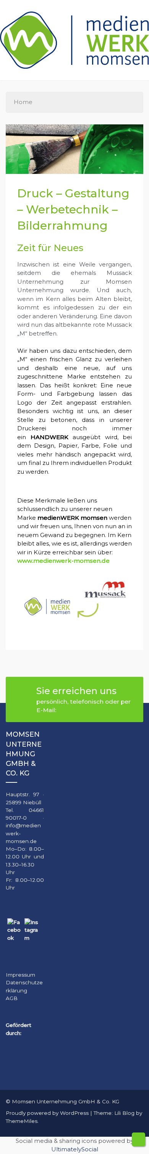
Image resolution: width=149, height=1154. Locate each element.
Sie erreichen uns (83, 699)
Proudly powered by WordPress (48, 1113)
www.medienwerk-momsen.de (63, 560)
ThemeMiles (21, 1121)
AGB (12, 998)
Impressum (20, 975)
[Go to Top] (138, 1139)
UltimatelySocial (74, 1149)
